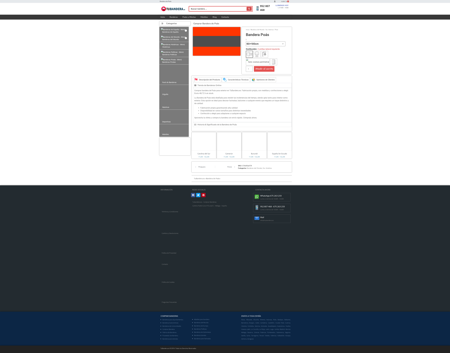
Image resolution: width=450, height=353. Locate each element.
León (267, 329)
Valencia (273, 335)
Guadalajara (272, 326)
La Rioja (262, 329)
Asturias (269, 320)
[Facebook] (193, 195)
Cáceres (244, 326)
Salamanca (280, 332)
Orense (256, 332)
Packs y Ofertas (189, 17)
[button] (174, 30)
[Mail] (256, 218)
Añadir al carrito (264, 69)
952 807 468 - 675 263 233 (272, 206)
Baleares (287, 320)
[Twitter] (198, 195)
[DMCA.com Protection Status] (209, 229)
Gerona (257, 326)
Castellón (271, 323)
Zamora (244, 339)
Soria (248, 335)
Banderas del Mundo (257, 29)
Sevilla (243, 335)
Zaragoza (250, 339)
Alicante (256, 320)
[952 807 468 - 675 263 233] (256, 207)
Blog (215, 17)
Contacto (225, 17)
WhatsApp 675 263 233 (271, 195)
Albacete (249, 320)
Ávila (274, 320)
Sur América (270, 29)
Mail (262, 217)
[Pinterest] (203, 195)
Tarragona (254, 335)
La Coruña (254, 329)
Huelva (288, 326)
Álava (243, 320)
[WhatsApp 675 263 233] (256, 196)
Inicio (163, 17)
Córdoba (251, 326)
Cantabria (263, 323)
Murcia (288, 329)
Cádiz (257, 323)
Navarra (250, 332)
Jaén (248, 329)
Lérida (277, 329)
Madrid (282, 329)
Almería (262, 320)
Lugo (272, 329)
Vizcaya (287, 335)
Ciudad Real (279, 323)
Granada (264, 326)
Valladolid (280, 335)
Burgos (251, 323)
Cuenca (287, 323)
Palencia (263, 332)
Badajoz (280, 320)
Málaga (243, 332)
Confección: (251, 49)
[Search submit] (249, 9)
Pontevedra (271, 332)
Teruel (261, 335)
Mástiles (204, 17)
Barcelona (244, 323)
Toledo (267, 335)
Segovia (287, 332)
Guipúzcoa (281, 326)
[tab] (207, 79)
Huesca (243, 329)
